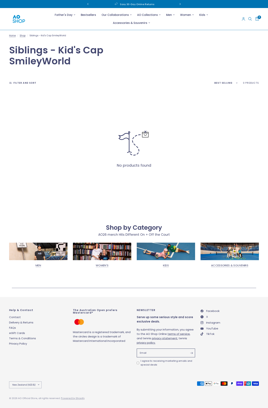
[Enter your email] (191, 353)
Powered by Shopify (73, 398)
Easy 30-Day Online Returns (137, 4)
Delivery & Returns (21, 322)
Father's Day (64, 15)
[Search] (250, 19)
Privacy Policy (18, 343)
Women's (102, 265)
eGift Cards (17, 333)
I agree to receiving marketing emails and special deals (166, 362)
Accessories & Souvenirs (130, 23)
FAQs (12, 328)
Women (185, 15)
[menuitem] (65, 15)
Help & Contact (21, 310)
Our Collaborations (115, 15)
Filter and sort (24, 82)
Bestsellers (88, 15)
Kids (202, 15)
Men (169, 15)
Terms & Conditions (22, 338)
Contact (15, 317)
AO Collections (147, 15)
